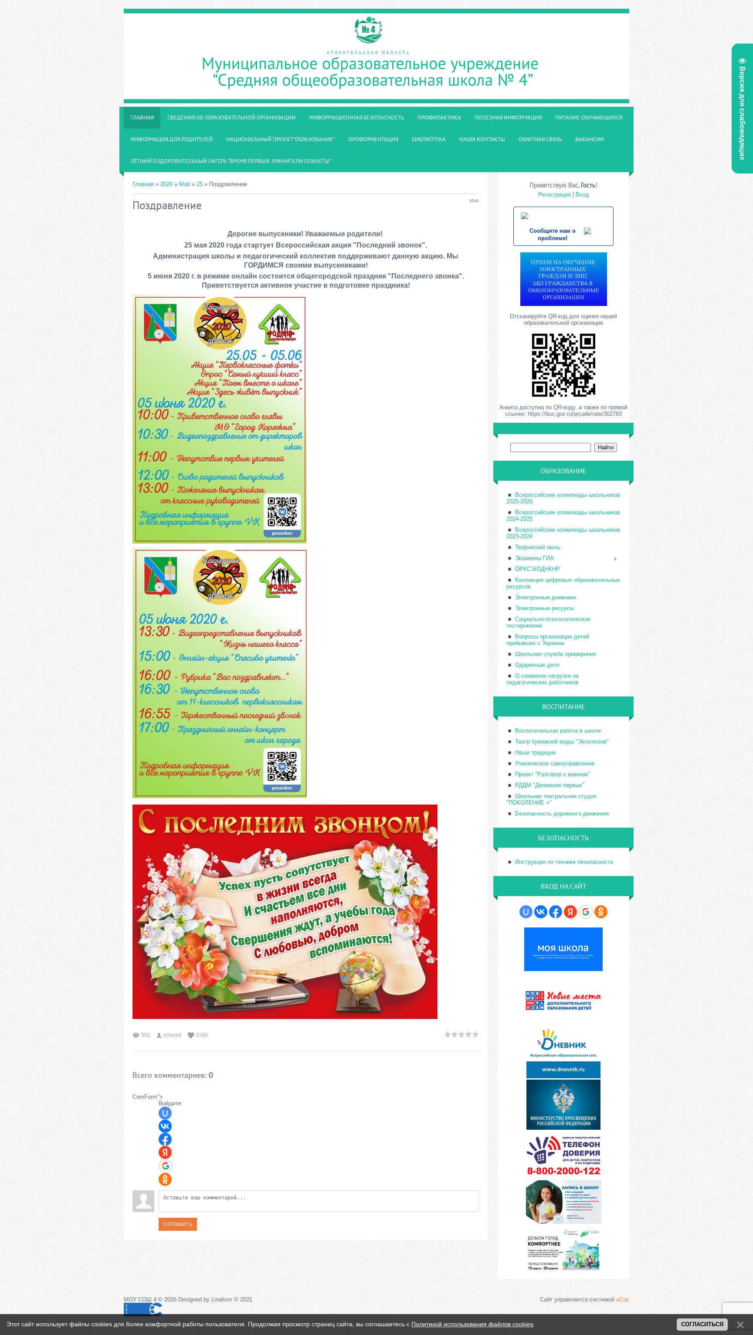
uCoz (622, 1299)
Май (184, 184)
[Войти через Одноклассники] (165, 1179)
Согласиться (702, 1324)
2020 (166, 184)
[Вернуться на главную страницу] (376, 99)
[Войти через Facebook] (165, 1139)
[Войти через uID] (165, 1113)
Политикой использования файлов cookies (472, 1324)
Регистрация (554, 194)
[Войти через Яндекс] (165, 1152)
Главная (143, 184)
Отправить (177, 1224)
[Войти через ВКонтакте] (165, 1126)
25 (200, 184)
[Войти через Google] (166, 1166)
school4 (172, 1035)
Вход (582, 194)
